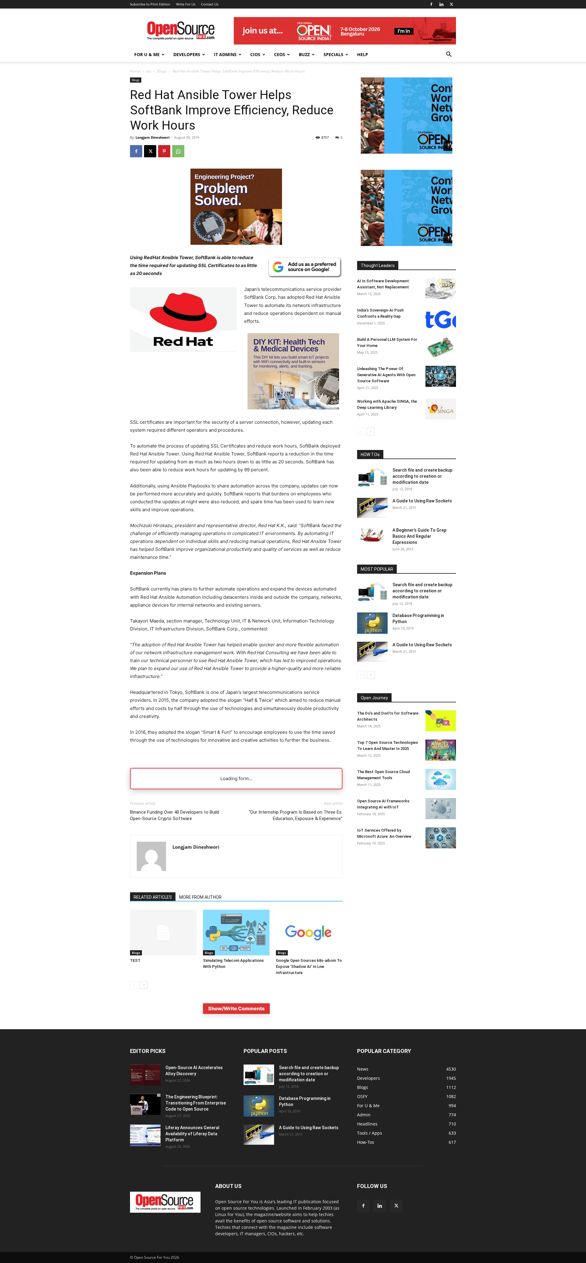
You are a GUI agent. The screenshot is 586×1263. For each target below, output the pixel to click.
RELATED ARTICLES (153, 897)
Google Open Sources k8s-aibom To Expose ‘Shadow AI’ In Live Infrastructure (309, 966)
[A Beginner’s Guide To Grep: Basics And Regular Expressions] (372, 534)
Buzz (304, 54)
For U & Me (147, 54)
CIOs (255, 54)
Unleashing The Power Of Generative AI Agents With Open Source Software (386, 374)
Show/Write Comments (236, 1008)
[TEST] (163, 932)
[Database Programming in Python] (372, 623)
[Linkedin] (441, 4)
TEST (135, 960)
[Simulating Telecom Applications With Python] (236, 932)
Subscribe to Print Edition (150, 4)
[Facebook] (431, 4)
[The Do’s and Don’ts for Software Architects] (440, 720)
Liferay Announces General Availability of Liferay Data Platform (192, 1133)
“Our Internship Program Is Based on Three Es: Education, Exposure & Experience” (295, 815)
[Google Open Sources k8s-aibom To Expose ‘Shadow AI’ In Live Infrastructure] (309, 932)
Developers (186, 54)
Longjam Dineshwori (152, 137)
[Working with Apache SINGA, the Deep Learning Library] (440, 408)
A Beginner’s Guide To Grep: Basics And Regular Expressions (419, 536)
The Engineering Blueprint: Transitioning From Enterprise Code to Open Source (195, 1102)
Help (362, 54)
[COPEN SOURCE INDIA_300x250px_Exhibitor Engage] (406, 152)
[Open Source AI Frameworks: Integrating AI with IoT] (440, 808)
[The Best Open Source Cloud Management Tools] (440, 779)
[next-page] (143, 985)
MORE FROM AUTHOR (200, 897)
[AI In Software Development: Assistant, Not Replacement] (440, 288)
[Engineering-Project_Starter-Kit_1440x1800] (236, 243)
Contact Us (209, 4)
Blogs (162, 71)
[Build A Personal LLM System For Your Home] (440, 347)
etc (148, 71)
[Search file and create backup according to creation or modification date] (372, 477)
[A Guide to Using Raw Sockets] (372, 508)
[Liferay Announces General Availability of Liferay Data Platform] (145, 1135)
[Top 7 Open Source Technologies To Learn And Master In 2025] (440, 750)
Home (135, 71)
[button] (448, 55)
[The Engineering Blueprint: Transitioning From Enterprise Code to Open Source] (145, 1104)
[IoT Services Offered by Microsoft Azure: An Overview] (440, 837)
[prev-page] (134, 985)
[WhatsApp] (178, 151)
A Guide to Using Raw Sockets (422, 500)
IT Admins (225, 54)
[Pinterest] (164, 151)
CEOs (279, 54)
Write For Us (185, 4)
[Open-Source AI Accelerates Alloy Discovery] (145, 1075)
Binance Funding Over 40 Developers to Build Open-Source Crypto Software (174, 815)
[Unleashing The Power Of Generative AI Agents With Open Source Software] (440, 376)
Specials (333, 54)
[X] (451, 4)
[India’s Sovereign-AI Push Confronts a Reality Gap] (440, 317)
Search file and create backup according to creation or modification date (422, 476)
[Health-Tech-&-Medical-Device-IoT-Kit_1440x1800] (293, 414)
